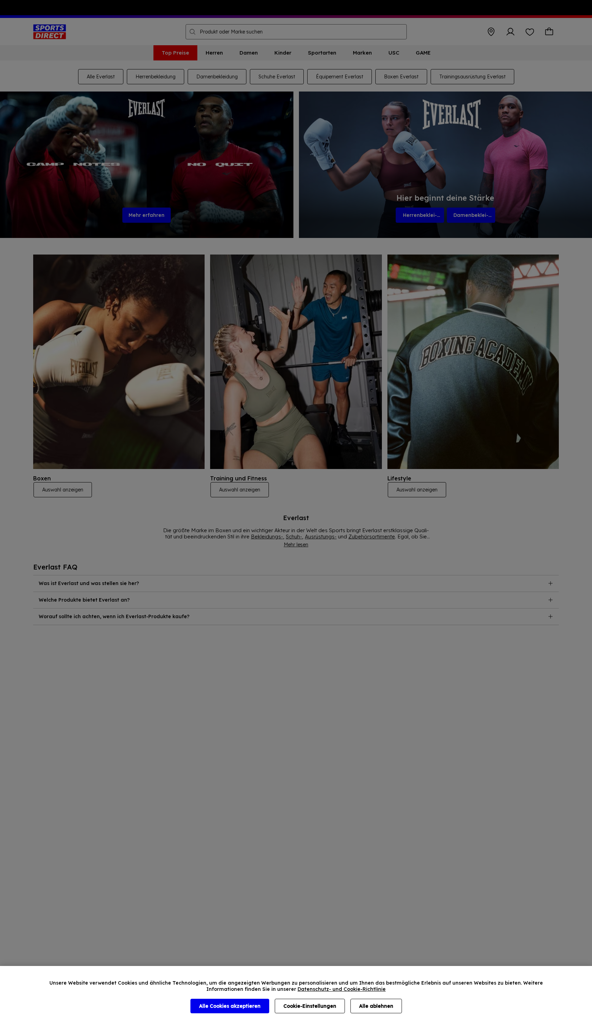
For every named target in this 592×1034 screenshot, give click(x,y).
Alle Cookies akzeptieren (230, 1006)
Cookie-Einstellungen (309, 1006)
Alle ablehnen (376, 1006)
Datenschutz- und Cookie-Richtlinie (342, 989)
